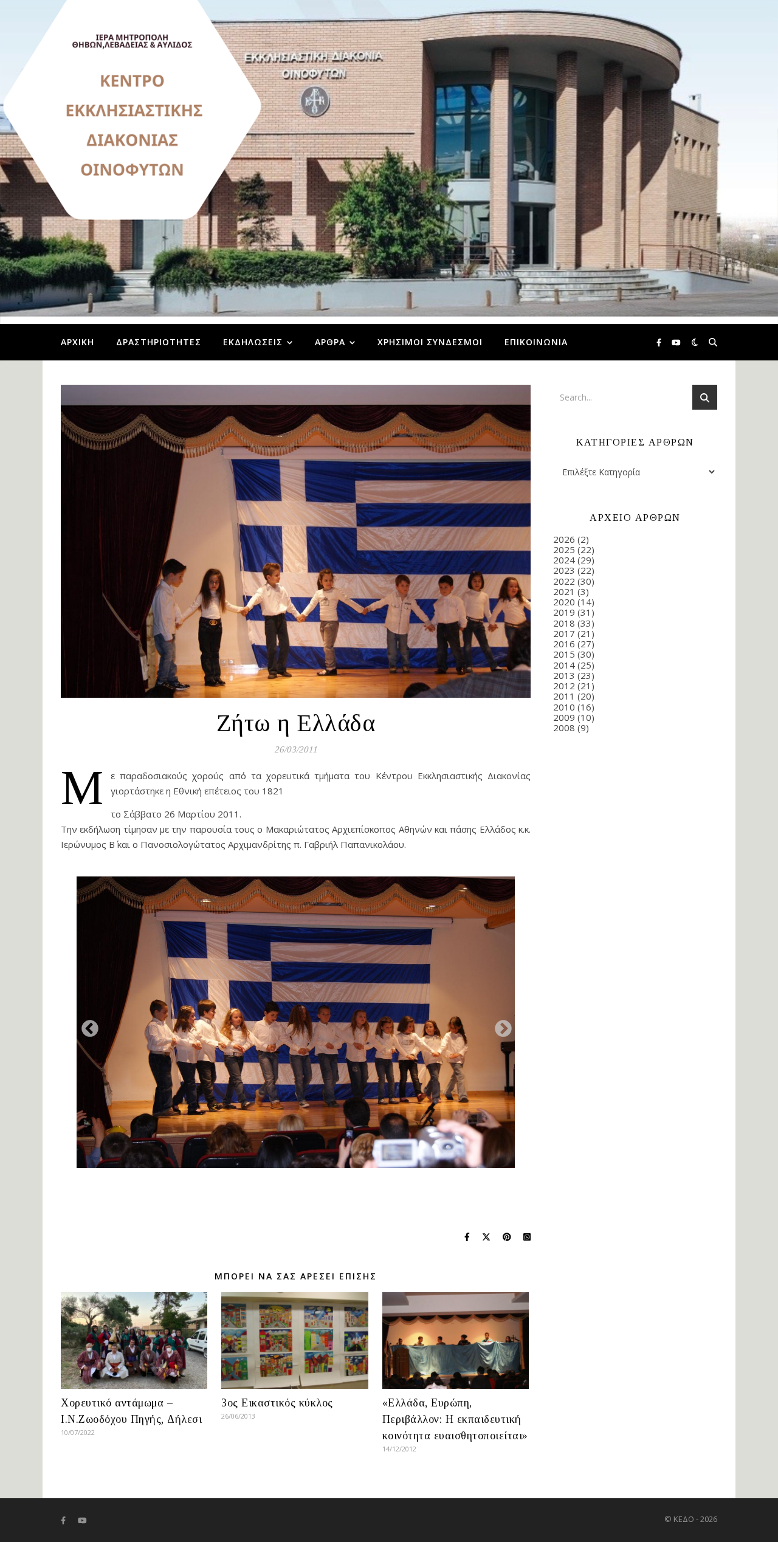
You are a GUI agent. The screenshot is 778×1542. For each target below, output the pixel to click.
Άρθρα (330, 342)
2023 (564, 570)
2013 (564, 675)
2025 (564, 549)
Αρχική (77, 342)
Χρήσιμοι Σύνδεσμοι (430, 342)
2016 (564, 644)
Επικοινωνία (536, 342)
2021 (564, 591)
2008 (564, 727)
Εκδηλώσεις (253, 342)
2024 (564, 560)
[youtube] (676, 342)
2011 (564, 696)
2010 (564, 707)
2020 (564, 602)
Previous (86, 1025)
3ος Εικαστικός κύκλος (277, 1403)
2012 (564, 686)
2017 (564, 633)
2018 (564, 623)
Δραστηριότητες (158, 342)
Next (500, 1025)
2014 (564, 665)
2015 (564, 654)
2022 (564, 581)
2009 (564, 717)
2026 (564, 539)
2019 (564, 612)
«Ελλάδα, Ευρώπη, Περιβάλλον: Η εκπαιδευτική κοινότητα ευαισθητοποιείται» (455, 1419)
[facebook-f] (659, 342)
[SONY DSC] (296, 1022)
